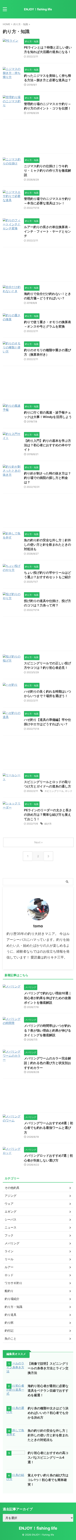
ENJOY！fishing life (38, 9)
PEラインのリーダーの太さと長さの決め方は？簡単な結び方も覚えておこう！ (48, 814)
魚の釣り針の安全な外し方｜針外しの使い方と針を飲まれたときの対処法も (47, 544)
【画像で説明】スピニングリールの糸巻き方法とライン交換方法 (48, 1368)
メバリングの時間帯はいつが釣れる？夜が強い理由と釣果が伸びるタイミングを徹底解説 (47, 1030)
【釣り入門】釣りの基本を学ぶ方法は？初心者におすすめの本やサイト (47, 445)
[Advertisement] (38, 137)
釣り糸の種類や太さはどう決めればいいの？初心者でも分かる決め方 (48, 1412)
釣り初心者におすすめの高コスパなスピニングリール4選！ (48, 1457)
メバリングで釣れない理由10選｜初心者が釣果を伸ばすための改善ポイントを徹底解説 (48, 997)
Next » (38, 842)
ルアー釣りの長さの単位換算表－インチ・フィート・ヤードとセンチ (47, 231)
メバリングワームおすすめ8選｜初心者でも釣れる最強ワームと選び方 (48, 1127)
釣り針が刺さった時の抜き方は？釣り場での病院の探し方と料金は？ (47, 478)
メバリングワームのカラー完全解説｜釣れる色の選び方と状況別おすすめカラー (47, 1063)
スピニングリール (54, 790)
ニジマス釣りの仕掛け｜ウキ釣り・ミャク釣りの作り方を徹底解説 (47, 170)
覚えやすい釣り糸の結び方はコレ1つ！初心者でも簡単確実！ (48, 1479)
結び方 (48, 823)
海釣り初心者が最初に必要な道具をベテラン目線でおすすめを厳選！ (48, 1390)
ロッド (68, 790)
